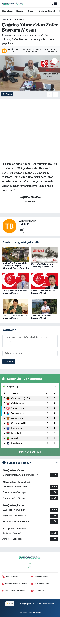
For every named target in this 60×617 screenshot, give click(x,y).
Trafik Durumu (41, 577)
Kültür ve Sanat (46, 11)
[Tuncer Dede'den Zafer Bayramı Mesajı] (15, 306)
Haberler (6, 19)
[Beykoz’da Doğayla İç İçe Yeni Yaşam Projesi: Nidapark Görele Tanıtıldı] (15, 254)
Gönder (9, 361)
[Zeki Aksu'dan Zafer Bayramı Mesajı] (44, 306)
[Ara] (51, 3)
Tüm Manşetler (42, 584)
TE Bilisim (24, 224)
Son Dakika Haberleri (15, 591)
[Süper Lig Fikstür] (56, 463)
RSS (11, 604)
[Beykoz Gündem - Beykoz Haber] (13, 4)
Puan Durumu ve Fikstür (16, 584)
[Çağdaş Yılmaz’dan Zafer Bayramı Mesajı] (30, 73)
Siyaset (20, 11)
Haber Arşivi (40, 591)
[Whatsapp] (30, 565)
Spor (30, 11)
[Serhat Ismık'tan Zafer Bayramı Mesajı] (44, 281)
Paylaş (9, 94)
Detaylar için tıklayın (30, 452)
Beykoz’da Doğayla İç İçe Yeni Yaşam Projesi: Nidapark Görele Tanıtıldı (15, 265)
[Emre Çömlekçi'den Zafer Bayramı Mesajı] (15, 281)
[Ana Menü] (55, 3)
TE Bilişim (37, 613)
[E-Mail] (21, 230)
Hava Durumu (12, 577)
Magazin (20, 19)
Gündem (7, 11)
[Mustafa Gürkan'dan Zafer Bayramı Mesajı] (44, 254)
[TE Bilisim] (9, 226)
